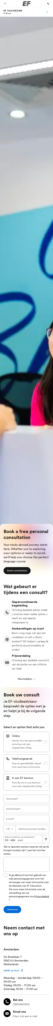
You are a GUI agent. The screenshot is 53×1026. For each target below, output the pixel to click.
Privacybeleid (41, 896)
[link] (13, 12)
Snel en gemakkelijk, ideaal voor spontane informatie (26, 765)
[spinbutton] (6, 840)
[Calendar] (45, 839)
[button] (5, 3)
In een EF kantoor (22, 777)
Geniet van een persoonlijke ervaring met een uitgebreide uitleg (27, 744)
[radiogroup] (26, 761)
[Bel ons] (48, 3)
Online (16, 735)
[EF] (27, 3)
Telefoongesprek (22, 758)
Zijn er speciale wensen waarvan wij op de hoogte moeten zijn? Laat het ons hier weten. (26, 850)
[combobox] (10, 829)
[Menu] (47, 12)
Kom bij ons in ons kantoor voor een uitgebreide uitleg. (27, 784)
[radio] (26, 742)
